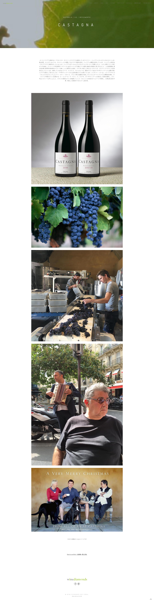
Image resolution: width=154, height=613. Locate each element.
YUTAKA (112, 3)
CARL (102, 3)
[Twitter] (79, 584)
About (96, 3)
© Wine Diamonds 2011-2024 (76, 594)
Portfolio (120, 3)
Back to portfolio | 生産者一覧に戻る (77, 554)
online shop (147, 3)
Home (90, 3)
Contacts (129, 3)
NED (107, 3)
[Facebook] (75, 584)
